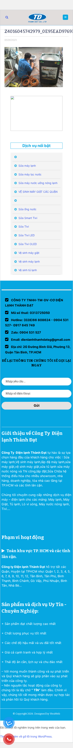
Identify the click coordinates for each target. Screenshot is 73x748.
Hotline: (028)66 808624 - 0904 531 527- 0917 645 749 (37, 322)
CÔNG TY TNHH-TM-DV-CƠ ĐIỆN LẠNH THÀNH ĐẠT (34, 302)
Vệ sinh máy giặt (28, 252)
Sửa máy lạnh (27, 165)
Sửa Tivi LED (26, 235)
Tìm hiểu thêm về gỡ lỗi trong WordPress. (26, 736)
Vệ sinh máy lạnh (29, 261)
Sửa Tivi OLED (27, 244)
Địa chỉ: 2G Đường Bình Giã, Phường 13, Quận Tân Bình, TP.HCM (37, 349)
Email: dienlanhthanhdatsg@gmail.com (40, 340)
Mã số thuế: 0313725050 (30, 313)
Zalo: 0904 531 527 (25, 332)
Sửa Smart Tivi (27, 218)
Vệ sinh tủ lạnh (27, 270)
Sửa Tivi (23, 226)
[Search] (7, 17)
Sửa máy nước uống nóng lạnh (37, 183)
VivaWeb (55, 713)
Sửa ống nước (27, 209)
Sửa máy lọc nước (29, 174)
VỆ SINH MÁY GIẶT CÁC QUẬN (38, 191)
